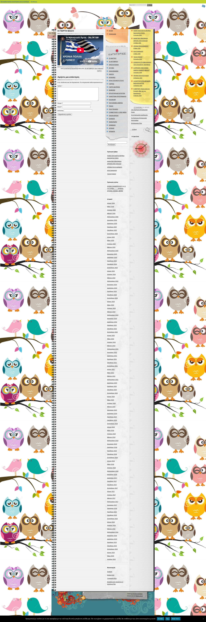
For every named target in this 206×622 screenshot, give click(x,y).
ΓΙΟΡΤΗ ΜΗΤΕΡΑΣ (114, 87)
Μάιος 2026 (110, 206)
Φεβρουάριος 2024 (112, 281)
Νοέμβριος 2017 (112, 481)
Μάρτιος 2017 (111, 498)
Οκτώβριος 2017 (112, 485)
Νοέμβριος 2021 (112, 359)
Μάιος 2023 (110, 305)
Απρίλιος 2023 (111, 308)
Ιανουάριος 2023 (112, 318)
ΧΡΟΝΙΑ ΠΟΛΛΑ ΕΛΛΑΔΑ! (141, 77)
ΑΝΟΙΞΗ (111, 74)
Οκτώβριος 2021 (112, 362)
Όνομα (60, 103)
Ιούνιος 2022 (111, 335)
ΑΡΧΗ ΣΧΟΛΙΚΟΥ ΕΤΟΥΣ (116, 80)
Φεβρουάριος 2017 (112, 502)
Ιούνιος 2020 (111, 396)
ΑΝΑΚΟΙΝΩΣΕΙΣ (113, 71)
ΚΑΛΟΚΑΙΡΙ (112, 99)
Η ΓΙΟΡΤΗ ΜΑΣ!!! (66, 31)
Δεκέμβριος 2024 (112, 257)
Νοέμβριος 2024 (112, 261)
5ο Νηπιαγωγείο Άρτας (73, 20)
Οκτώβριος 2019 (112, 420)
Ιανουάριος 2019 (112, 444)
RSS (83, 598)
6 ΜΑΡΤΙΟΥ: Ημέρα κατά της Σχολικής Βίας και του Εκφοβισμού (141, 92)
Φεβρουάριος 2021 (112, 379)
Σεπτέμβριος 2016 (112, 518)
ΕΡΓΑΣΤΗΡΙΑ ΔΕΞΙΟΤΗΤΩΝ (117, 93)
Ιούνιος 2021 (111, 369)
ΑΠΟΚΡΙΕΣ (112, 77)
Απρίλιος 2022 (111, 342)
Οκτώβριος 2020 (112, 390)
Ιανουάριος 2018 (112, 474)
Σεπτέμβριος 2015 (112, 549)
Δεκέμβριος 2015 (112, 539)
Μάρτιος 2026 (111, 213)
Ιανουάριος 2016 (112, 535)
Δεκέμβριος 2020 (112, 383)
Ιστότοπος (60, 110)
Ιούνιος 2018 (111, 461)
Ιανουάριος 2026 (112, 220)
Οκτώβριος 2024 (112, 264)
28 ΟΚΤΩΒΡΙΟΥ (89, 68)
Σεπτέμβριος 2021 (112, 366)
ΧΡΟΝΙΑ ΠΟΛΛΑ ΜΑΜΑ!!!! (114, 167)
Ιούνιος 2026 (111, 203)
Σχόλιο (60, 86)
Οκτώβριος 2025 (112, 230)
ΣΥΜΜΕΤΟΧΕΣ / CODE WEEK (117, 112)
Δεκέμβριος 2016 (112, 508)
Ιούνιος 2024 (111, 271)
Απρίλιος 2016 (111, 525)
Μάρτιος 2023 (111, 312)
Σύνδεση (109, 572)
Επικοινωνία (112, 34)
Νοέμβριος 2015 (112, 542)
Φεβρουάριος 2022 (112, 349)
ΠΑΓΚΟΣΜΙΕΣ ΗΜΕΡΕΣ (116, 103)
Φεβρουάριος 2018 (112, 471)
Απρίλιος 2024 (111, 274)
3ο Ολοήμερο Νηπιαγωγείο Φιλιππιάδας (139, 119)
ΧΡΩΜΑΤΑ (112, 131)
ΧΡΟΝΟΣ (111, 128)
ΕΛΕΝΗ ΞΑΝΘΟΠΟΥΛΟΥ (114, 186)
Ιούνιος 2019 (111, 427)
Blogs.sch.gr (139, 596)
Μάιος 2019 (110, 430)
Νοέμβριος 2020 (112, 386)
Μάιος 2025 (110, 240)
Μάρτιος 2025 (111, 247)
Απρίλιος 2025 (111, 244)
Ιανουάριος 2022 (112, 352)
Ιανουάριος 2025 (112, 254)
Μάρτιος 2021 (111, 376)
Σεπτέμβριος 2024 (112, 267)
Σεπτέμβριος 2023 (112, 298)
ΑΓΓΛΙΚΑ (111, 68)
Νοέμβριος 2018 (112, 451)
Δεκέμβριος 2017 (112, 478)
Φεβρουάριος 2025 (112, 251)
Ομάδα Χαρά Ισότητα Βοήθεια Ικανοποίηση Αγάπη (142, 33)
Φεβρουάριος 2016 (112, 532)
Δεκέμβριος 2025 (112, 223)
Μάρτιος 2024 (111, 278)
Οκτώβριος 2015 (112, 546)
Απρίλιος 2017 (111, 495)
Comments (112, 578)
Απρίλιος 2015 (111, 559)
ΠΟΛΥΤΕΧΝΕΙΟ (113, 109)
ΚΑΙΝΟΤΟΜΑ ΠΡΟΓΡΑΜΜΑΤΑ (117, 96)
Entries (110, 575)
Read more (175, 619)
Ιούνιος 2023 (111, 301)
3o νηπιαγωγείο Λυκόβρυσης (139, 115)
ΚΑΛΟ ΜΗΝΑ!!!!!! (112, 170)
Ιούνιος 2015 (111, 552)
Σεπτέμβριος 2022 (112, 332)
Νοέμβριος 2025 (112, 227)
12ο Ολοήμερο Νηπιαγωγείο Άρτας (139, 111)
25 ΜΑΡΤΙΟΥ (112, 58)
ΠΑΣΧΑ (111, 106)
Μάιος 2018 (110, 464)
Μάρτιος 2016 (111, 529)
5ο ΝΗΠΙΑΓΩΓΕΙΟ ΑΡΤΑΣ (70, 68)
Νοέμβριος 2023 (112, 291)
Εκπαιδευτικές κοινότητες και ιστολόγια (15, 2)
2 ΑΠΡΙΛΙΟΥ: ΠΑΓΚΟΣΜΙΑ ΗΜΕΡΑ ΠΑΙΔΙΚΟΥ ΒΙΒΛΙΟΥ (141, 70)
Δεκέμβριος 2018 (112, 447)
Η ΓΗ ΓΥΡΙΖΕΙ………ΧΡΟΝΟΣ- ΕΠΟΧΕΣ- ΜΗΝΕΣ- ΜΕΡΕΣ (116, 189)
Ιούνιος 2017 (111, 491)
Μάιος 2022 (110, 339)
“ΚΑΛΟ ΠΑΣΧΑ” (111, 174)
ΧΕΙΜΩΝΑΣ (112, 125)
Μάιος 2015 (110, 556)
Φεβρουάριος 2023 (112, 315)
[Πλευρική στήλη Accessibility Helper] (203, 6)
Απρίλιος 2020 (111, 403)
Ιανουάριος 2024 (112, 284)
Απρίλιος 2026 (111, 210)
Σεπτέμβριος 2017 (112, 488)
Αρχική (111, 30)
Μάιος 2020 (110, 400)
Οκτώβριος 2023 (112, 295)
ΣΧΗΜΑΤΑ (112, 118)
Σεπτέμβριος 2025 (112, 234)
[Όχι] (203, 619)
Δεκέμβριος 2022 (112, 322)
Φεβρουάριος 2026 (112, 217)
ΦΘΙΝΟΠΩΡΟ (113, 122)
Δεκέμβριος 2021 (112, 356)
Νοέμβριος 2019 (112, 417)
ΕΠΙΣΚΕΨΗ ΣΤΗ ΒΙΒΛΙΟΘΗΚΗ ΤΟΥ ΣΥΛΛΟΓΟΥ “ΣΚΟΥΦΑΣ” (142, 63)
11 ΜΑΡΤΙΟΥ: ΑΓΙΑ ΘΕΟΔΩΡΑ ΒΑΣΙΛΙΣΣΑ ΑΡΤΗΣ (142, 83)
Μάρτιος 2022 (111, 346)
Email (60, 107)
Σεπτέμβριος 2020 (112, 393)
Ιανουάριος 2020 (112, 410)
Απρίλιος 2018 (111, 468)
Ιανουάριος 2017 (112, 505)
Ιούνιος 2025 (111, 237)
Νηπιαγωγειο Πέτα (136, 123)
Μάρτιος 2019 (111, 437)
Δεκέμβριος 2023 (112, 288)
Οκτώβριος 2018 (112, 454)
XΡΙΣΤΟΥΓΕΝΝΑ (114, 64)
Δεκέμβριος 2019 (112, 413)
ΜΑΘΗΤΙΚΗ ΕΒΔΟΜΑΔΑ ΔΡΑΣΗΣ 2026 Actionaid (140, 41)
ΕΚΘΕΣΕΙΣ (112, 90)
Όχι (167, 619)
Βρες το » (149, 5)
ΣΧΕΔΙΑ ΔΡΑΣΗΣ (113, 115)
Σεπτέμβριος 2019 (112, 423)
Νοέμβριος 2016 (112, 512)
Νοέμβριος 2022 (112, 325)
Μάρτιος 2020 (111, 407)
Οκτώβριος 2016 (112, 515)
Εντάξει (160, 619)
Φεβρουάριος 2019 (112, 440)
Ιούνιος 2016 (111, 522)
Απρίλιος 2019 (111, 434)
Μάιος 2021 (110, 373)
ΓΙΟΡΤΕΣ (111, 84)
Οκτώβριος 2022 (112, 329)
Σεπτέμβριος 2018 (112, 457)
